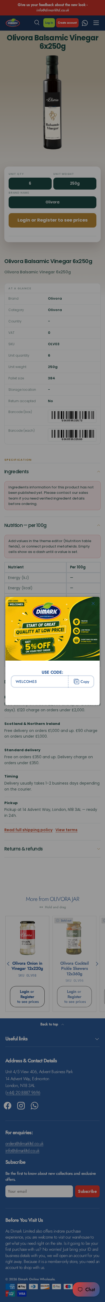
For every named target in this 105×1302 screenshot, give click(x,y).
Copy (84, 681)
